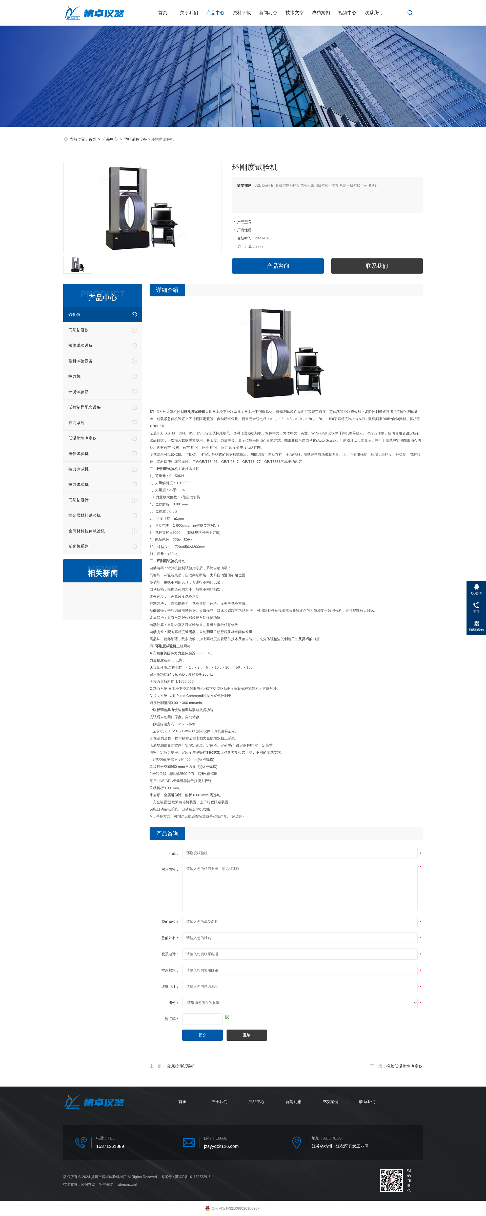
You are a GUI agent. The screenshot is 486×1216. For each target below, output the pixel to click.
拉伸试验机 (78, 453)
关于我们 (189, 12)
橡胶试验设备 (80, 345)
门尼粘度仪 (78, 330)
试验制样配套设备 (84, 407)
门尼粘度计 (78, 500)
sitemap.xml (127, 1184)
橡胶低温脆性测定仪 (404, 1066)
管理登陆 (106, 1184)
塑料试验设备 (135, 139)
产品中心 (215, 12)
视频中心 (347, 12)
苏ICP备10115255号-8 (193, 1177)
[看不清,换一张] (286, 1016)
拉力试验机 (78, 484)
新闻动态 (268, 12)
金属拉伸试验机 (181, 1066)
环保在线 (88, 1184)
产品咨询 (278, 266)
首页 (162, 12)
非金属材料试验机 (84, 515)
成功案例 (321, 12)
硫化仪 (74, 314)
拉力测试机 (78, 469)
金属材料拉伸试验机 (86, 531)
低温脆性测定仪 (82, 438)
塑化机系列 (78, 546)
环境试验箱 (78, 392)
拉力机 (74, 376)
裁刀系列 (76, 423)
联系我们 (373, 12)
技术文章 (295, 12)
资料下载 (242, 12)
